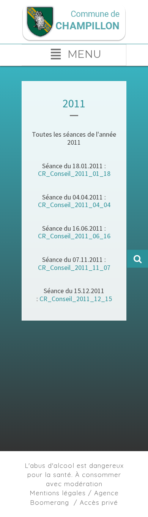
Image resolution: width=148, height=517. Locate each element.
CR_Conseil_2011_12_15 (75, 298)
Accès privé (99, 502)
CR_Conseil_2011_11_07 (74, 267)
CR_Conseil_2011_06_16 (74, 235)
